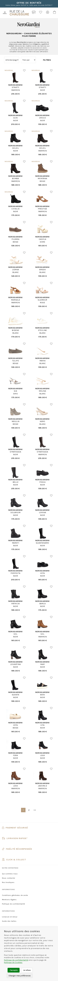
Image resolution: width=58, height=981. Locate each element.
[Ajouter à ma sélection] (24, 70)
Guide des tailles (9, 921)
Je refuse (27, 970)
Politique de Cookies (13, 962)
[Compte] (47, 12)
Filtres (47, 60)
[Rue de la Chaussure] (19, 13)
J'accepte (14, 970)
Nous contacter (8, 878)
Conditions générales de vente (15, 895)
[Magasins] (33, 12)
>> (35, 810)
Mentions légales (9, 900)
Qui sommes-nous (10, 874)
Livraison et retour (9, 917)
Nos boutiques (8, 882)
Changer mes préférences (20, 976)
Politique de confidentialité (13, 904)
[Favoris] (40, 12)
